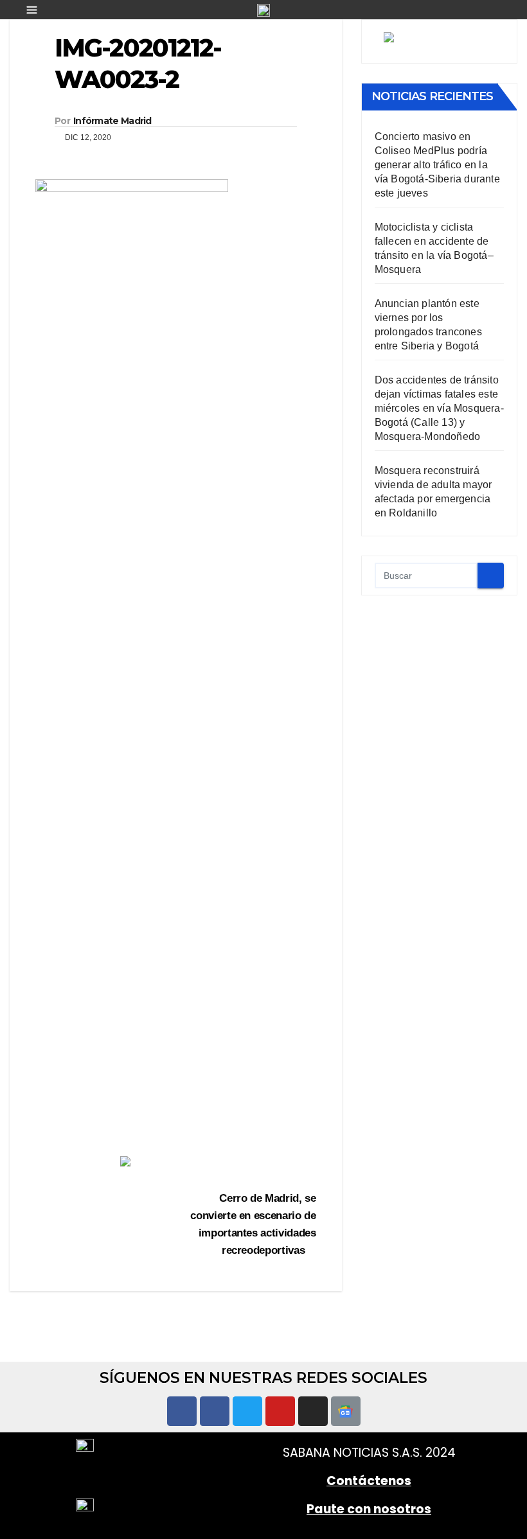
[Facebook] (182, 1411)
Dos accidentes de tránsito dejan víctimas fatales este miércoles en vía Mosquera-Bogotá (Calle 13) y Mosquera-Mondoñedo (439, 408)
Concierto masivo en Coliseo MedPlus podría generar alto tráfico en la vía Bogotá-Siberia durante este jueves (437, 164)
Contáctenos (368, 1481)
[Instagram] (313, 1411)
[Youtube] (280, 1411)
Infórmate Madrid (112, 121)
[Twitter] (247, 1411)
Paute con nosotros (369, 1509)
